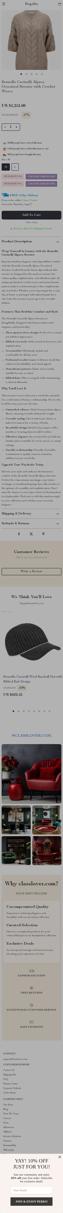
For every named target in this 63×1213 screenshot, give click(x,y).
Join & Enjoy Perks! (32, 1201)
